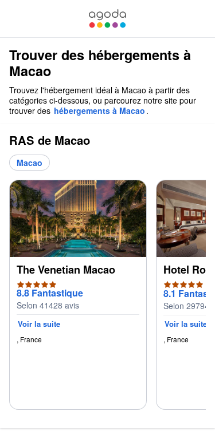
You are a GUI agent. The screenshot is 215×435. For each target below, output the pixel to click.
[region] (107, 299)
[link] (107, 18)
